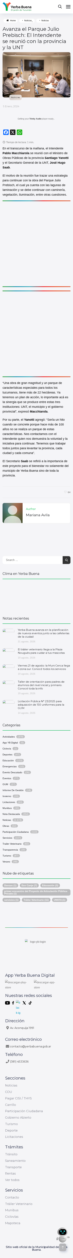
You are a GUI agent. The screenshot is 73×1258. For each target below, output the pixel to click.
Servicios (7, 837)
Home (13, 20)
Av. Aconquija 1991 (22, 1028)
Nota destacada (11, 814)
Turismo (7, 855)
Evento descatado (12, 772)
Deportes (7, 754)
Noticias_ (28, 20)
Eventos (7, 778)
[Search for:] (36, 560)
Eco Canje (29, 885)
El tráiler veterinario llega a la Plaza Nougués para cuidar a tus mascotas (41, 651)
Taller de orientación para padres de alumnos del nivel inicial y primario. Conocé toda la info (41, 685)
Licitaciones (9, 802)
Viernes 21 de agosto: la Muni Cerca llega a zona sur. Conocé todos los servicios (44, 667)
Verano (6, 861)
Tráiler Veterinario (36, 899)
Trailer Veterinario (12, 843)
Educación (8, 760)
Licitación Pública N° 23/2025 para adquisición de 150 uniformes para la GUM (41, 705)
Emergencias (10, 766)
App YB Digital (10, 742)
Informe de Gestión (13, 790)
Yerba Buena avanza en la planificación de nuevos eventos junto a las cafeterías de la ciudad (43, 633)
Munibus (7, 808)
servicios (11, 899)
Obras (6, 826)
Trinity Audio (35, 119)
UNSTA (59, 899)
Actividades (9, 736)
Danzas (10, 885)
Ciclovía (7, 748)
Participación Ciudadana (16, 832)
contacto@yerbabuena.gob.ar (30, 1046)
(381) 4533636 (19, 1061)
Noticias (45, 20)
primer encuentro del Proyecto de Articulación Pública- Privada (36, 892)
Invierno (7, 796)
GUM (5, 784)
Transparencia (10, 849)
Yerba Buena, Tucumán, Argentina (36, 596)
